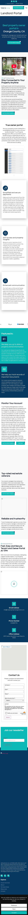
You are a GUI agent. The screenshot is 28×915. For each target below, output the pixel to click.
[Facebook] (11, 1)
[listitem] (14, 198)
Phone (7, 693)
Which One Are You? (10, 698)
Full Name (7, 685)
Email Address (14, 608)
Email (6, 689)
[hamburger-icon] (26, 8)
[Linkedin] (16, 1)
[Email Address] (14, 604)
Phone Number (14, 621)
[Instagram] (14, 1)
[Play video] (14, 583)
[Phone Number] (14, 617)
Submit (8, 717)
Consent (7, 703)
